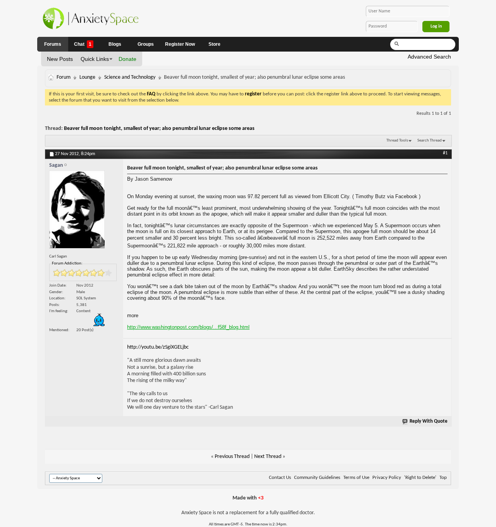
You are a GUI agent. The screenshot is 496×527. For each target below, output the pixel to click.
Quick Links (95, 59)
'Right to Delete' (420, 477)
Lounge (87, 77)
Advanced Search (429, 57)
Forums (52, 44)
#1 (445, 153)
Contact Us (280, 477)
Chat (82, 44)
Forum (64, 77)
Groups (146, 44)
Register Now (180, 44)
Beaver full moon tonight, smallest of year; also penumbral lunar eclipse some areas (159, 128)
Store (214, 44)
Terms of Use (356, 477)
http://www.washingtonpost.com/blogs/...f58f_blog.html (188, 327)
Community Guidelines (317, 477)
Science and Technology (129, 77)
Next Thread (267, 457)
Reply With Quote (429, 421)
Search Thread (429, 140)
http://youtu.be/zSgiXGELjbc (158, 347)
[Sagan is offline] (84, 211)
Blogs (114, 44)
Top (443, 477)
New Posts (60, 59)
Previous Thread (232, 457)
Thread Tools (397, 140)
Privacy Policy (386, 477)
